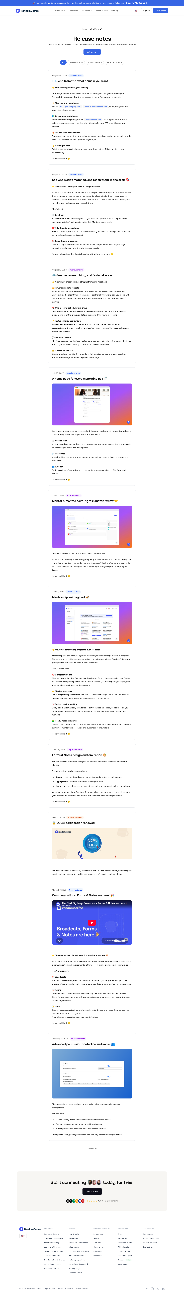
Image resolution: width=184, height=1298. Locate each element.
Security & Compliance (78, 1243)
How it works (74, 1234)
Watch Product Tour (151, 1238)
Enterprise (73, 10)
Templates (122, 1238)
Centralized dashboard (78, 1264)
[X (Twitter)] (158, 1288)
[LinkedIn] (163, 1288)
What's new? (123, 1264)
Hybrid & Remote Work (53, 1251)
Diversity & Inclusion (52, 1255)
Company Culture (51, 1234)
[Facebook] (147, 1288)
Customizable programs (79, 1251)
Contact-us (148, 1247)
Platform (86, 10)
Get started (92, 1191)
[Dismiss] (168, 3)
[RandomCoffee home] (30, 1229)
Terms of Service (65, 1288)
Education (98, 1251)
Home (84, 29)
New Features (76, 62)
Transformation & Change (54, 1260)
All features (73, 1238)
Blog (120, 1234)
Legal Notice (49, 1288)
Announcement (114, 62)
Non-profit (98, 1255)
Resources (101, 10)
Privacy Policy (82, 1288)
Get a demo (160, 10)
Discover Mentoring (135, 3)
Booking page (74, 1268)
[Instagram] (152, 1288)
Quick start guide (125, 1255)
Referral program (150, 1243)
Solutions (58, 10)
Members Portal (75, 1273)
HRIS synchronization (77, 1255)
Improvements (95, 62)
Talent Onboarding (51, 1243)
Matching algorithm (77, 1260)
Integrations (74, 1247)
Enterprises (98, 1234)
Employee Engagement (53, 1238)
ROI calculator (124, 1247)
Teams (96, 1238)
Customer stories (125, 1243)
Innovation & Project (52, 1264)
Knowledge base (125, 1251)
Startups (97, 1243)
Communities (99, 1247)
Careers (124, 1260)
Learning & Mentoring (52, 1247)
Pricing (114, 10)
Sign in (146, 10)
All (63, 62)
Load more (92, 1148)
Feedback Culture (51, 1268)
